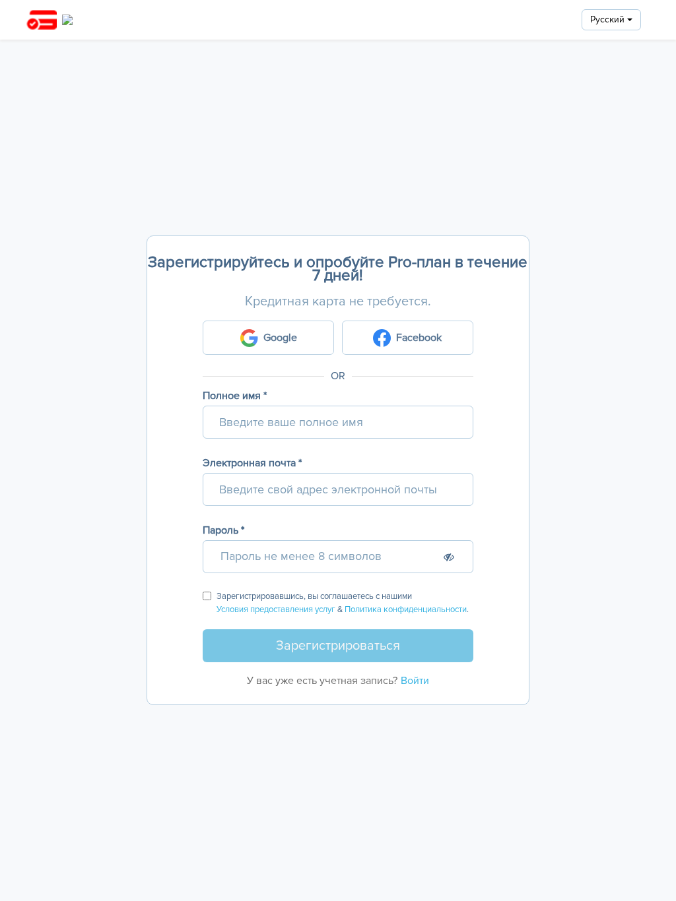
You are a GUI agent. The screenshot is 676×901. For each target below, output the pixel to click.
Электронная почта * (252, 463)
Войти (415, 680)
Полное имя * (235, 395)
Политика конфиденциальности (406, 609)
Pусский (608, 19)
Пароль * (223, 530)
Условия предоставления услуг (276, 609)
